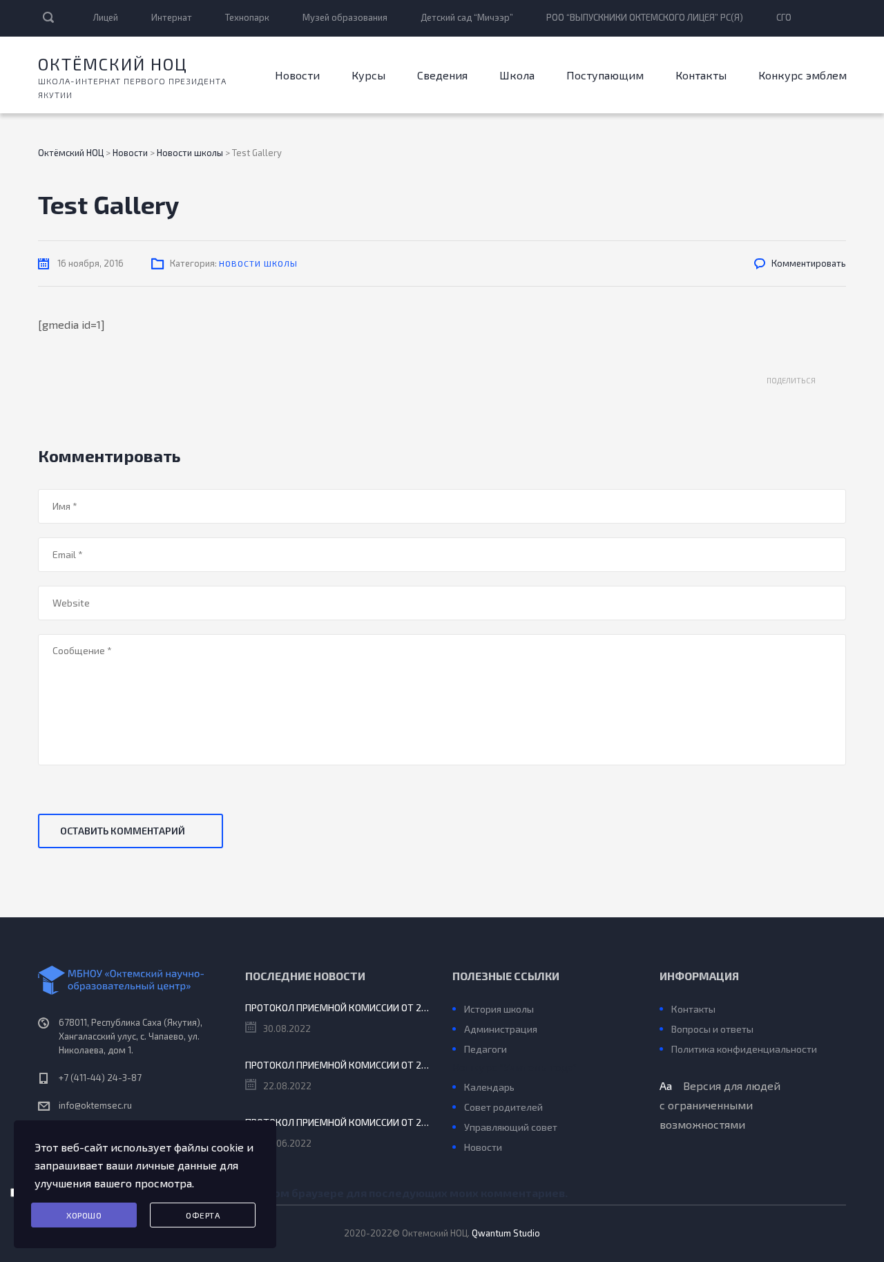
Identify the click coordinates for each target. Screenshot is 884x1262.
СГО (783, 17)
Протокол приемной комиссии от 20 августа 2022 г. (338, 1065)
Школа (517, 75)
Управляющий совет (510, 1127)
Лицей (105, 17)
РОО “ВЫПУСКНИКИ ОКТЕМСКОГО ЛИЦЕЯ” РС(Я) (644, 17)
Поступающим (605, 75)
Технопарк (247, 17)
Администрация (500, 1029)
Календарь (489, 1087)
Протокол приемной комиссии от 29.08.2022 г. (338, 1007)
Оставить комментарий (122, 830)
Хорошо (84, 1215)
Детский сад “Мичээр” (467, 17)
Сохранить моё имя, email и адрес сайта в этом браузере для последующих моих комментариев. (298, 1192)
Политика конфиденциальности (744, 1049)
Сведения (442, 75)
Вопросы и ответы (712, 1029)
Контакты (701, 75)
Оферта (203, 1215)
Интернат (171, 17)
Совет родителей (503, 1107)
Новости (297, 75)
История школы (499, 1009)
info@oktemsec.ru (95, 1105)
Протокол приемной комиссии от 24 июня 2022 (338, 1122)
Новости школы (258, 263)
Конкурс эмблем (802, 75)
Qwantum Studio (506, 1233)
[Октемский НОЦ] (131, 980)
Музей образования (344, 17)
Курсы (368, 75)
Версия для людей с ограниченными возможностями (720, 1105)
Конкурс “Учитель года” (514, 1066)
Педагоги (485, 1049)
